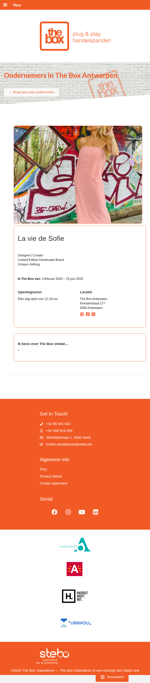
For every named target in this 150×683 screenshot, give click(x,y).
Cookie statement (53, 483)
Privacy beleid (51, 476)
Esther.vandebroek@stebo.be (69, 444)
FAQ (43, 469)
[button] (54, 512)
